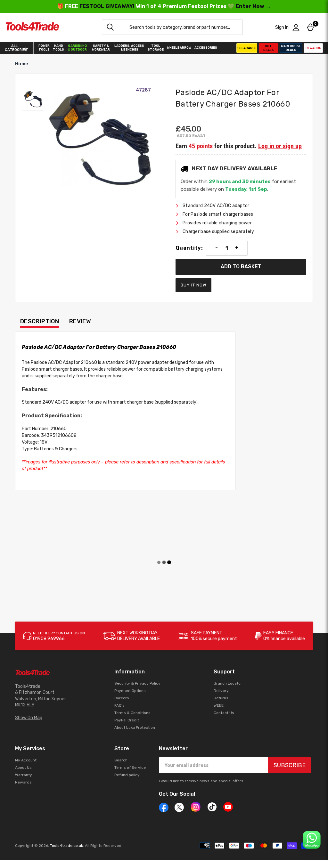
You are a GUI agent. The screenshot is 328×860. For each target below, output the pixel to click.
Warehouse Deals (291, 48)
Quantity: (189, 248)
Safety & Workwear (101, 48)
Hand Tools (58, 48)
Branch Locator (228, 683)
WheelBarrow (179, 48)
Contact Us (224, 713)
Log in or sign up (280, 146)
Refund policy (127, 775)
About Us (23, 767)
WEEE (219, 705)
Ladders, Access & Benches (129, 48)
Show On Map (28, 717)
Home (21, 64)
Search (120, 760)
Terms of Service (130, 767)
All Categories (14, 48)
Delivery (221, 690)
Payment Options (130, 690)
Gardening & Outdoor (77, 48)
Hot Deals (268, 48)
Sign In (282, 27)
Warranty (23, 775)
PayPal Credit (126, 720)
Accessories (205, 48)
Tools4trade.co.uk (66, 845)
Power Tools (44, 48)
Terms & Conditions (132, 713)
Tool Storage (156, 48)
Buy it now (193, 285)
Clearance (247, 48)
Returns (221, 698)
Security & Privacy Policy (137, 683)
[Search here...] (110, 27)
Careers (121, 698)
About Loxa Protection (134, 727)
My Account (26, 760)
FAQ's (119, 705)
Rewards (313, 48)
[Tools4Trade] (32, 27)
